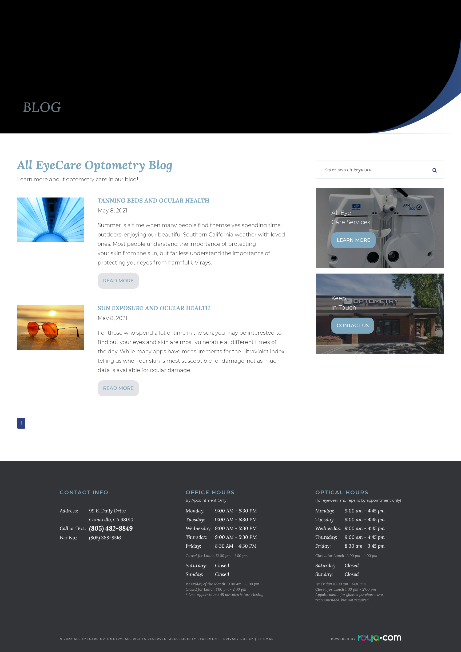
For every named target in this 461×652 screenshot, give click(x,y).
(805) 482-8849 (111, 528)
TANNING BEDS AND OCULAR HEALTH (153, 200)
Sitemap (266, 639)
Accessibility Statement (194, 639)
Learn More (353, 240)
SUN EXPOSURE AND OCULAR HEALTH (154, 308)
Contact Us (353, 326)
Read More (118, 281)
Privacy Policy (238, 639)
